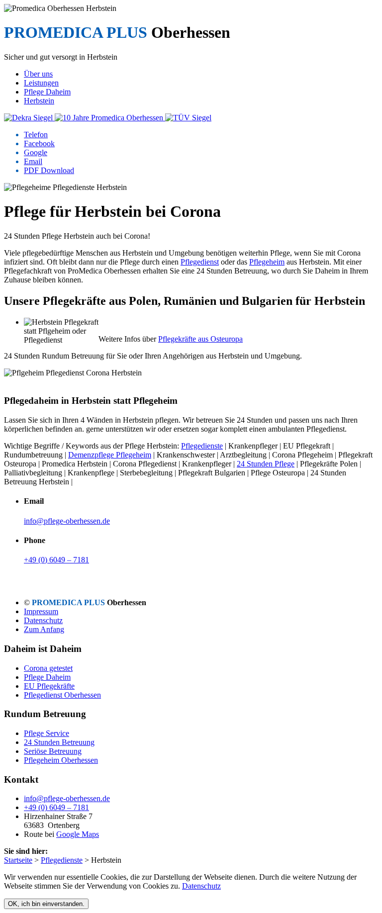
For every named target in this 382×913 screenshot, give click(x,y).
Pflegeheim (267, 262)
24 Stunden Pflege (265, 463)
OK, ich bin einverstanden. (46, 904)
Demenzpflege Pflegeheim (109, 455)
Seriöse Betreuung (53, 751)
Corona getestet (48, 668)
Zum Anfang (44, 629)
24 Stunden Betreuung (59, 742)
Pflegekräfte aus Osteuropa (200, 339)
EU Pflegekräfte (49, 686)
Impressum (41, 611)
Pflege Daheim (47, 677)
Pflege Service (46, 733)
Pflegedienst (200, 262)
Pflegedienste (202, 446)
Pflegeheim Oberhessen (61, 760)
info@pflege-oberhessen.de (67, 521)
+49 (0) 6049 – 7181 (56, 559)
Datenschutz (43, 620)
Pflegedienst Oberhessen (62, 695)
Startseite (18, 860)
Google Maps (77, 834)
